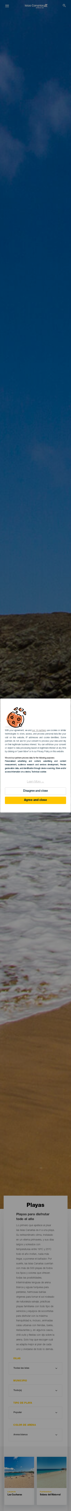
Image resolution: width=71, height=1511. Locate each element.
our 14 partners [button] (39, 730)
